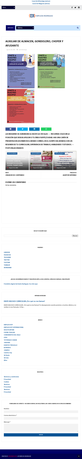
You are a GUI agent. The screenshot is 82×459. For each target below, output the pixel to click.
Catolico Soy (8, 353)
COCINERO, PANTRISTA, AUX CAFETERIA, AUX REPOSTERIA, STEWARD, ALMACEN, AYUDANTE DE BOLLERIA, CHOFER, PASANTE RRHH (16, 161)
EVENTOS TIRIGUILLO (10, 345)
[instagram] (78, 7)
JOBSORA (7, 342)
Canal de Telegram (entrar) (41, 3)
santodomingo (23, 49)
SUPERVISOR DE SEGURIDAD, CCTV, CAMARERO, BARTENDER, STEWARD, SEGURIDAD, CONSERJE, (65, 162)
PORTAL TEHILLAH (9, 332)
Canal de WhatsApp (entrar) (41, 1)
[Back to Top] (78, 456)
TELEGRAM (7, 257)
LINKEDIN (7, 252)
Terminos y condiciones (11, 377)
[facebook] (72, 7)
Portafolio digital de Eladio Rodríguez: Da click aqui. (21, 284)
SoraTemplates (12, 456)
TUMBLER (7, 265)
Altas (5, 360)
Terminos (7, 384)
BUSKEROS (7, 347)
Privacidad (7, 379)
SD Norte (7, 355)
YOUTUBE (7, 262)
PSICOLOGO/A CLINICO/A (39, 165)
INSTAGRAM (7, 267)
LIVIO (5, 337)
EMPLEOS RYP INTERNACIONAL (13, 327)
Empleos (10, 28)
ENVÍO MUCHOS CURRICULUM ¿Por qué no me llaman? (24, 301)
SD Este (6, 358)
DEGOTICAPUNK (9, 330)
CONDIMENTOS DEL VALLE (12, 335)
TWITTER (7, 260)
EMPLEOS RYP (8, 325)
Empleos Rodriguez (25, 456)
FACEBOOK (7, 255)
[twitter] (75, 7)
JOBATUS (7, 350)
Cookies (6, 382)
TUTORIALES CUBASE (10, 340)
